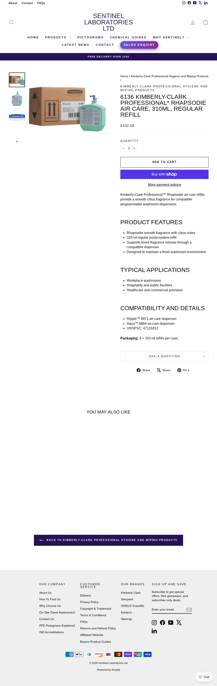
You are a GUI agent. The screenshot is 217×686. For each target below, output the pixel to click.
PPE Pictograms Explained (57, 625)
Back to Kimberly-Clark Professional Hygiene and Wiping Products (111, 540)
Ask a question (164, 356)
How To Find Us (49, 599)
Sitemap (126, 619)
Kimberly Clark (130, 592)
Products (56, 37)
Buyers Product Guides (95, 641)
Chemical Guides (128, 37)
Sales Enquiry (139, 44)
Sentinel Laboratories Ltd (108, 22)
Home (33, 37)
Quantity (129, 141)
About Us (45, 592)
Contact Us (46, 619)
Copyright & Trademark (95, 608)
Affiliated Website (91, 635)
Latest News (75, 44)
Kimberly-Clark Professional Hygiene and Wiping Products (170, 76)
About (12, 3)
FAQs (41, 3)
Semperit (127, 599)
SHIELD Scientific (132, 606)
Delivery (85, 595)
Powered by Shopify (108, 669)
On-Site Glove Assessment (57, 612)
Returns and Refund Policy (98, 628)
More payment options (164, 184)
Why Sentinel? (169, 37)
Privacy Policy (89, 602)
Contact (27, 3)
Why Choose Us (50, 606)
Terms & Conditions (93, 615)
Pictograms (91, 37)
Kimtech (126, 612)
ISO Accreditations (51, 632)
